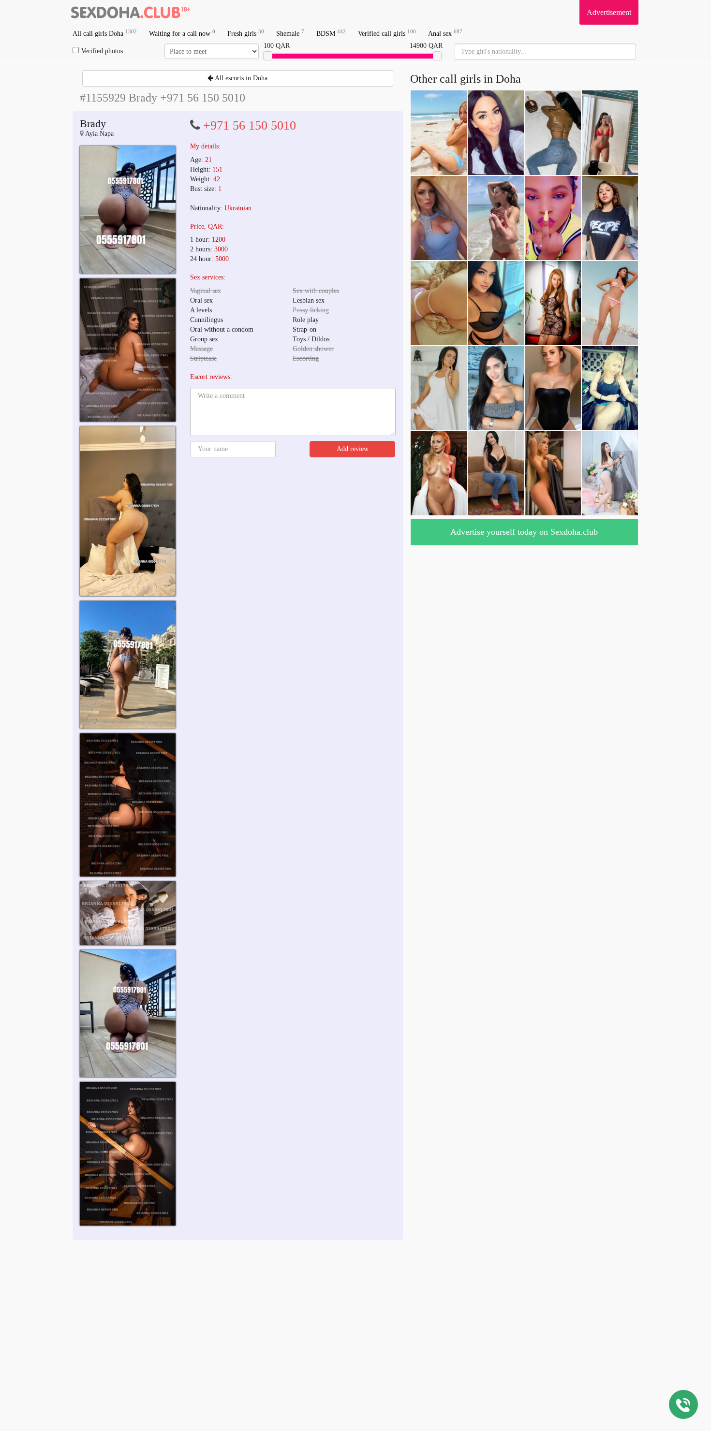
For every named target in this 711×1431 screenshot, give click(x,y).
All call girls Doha (105, 33)
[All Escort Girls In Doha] (130, 12)
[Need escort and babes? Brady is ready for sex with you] (128, 210)
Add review (353, 449)
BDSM (331, 33)
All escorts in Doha (240, 78)
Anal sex (445, 33)
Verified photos (102, 51)
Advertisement (609, 12)
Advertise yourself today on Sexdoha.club (524, 532)
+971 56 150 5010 (249, 125)
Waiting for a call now (182, 33)
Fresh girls (245, 33)
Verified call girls (387, 33)
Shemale (290, 33)
